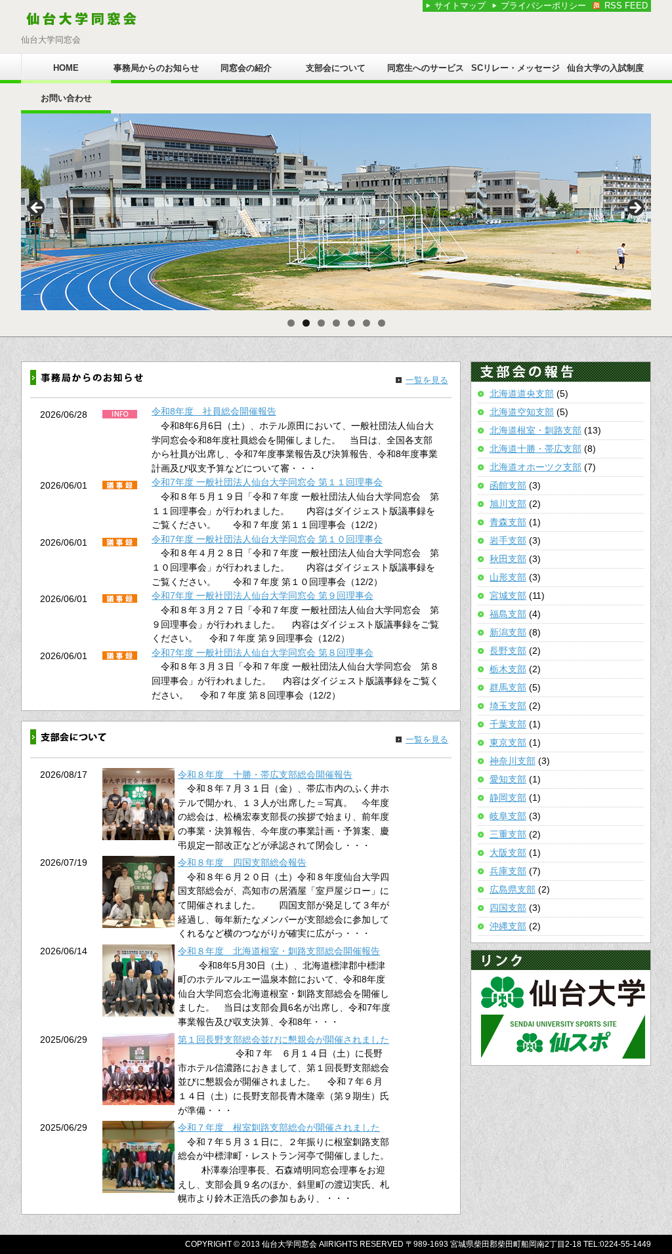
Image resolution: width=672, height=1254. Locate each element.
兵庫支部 (508, 871)
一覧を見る (427, 380)
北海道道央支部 (522, 393)
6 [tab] (366, 323)
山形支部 (508, 577)
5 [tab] (351, 323)
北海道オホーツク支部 (535, 467)
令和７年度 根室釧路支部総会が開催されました (279, 1127)
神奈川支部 (513, 761)
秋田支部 (508, 559)
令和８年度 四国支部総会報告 (242, 862)
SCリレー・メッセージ (515, 68)
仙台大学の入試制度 (605, 68)
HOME (66, 68)
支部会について (336, 68)
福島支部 (508, 614)
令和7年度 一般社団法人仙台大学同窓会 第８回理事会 (262, 652)
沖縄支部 (508, 926)
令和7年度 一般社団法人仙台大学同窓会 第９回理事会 (262, 595)
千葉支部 (508, 724)
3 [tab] (321, 323)
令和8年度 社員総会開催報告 (214, 411)
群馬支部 (508, 687)
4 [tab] (336, 323)
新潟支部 (508, 632)
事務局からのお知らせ (156, 68)
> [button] (634, 208)
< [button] (37, 208)
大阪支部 (508, 852)
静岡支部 (508, 797)
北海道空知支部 (522, 412)
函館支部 (508, 485)
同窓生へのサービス (425, 68)
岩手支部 (508, 540)
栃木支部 (508, 669)
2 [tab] (306, 323)
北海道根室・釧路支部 (535, 430)
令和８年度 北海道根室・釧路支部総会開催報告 (279, 951)
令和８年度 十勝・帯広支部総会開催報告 (265, 774)
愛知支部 (508, 779)
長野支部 (508, 650)
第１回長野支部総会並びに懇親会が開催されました (283, 1039)
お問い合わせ (66, 98)
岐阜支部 (508, 816)
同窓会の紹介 (246, 68)
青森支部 (508, 522)
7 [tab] (381, 323)
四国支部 (508, 907)
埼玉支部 (508, 705)
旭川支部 (508, 503)
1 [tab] (291, 323)
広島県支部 (513, 889)
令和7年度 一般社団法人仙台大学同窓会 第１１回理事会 (267, 482)
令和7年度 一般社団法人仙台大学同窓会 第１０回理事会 (267, 539)
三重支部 (508, 834)
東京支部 (508, 742)
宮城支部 (508, 595)
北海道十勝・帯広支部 (535, 448)
